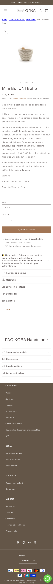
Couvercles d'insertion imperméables (22, 430)
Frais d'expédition (19, 98)
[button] (5, 11)
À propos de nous (13, 453)
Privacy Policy (11, 531)
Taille (4, 202)
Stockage (9, 399)
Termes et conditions (15, 525)
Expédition (10, 512)
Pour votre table (17, 19)
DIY (7, 436)
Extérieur (9, 417)
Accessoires (11, 411)
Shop (4, 19)
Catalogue (10, 489)
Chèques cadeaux (13, 424)
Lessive (9, 405)
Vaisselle (9, 393)
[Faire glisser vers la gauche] (21, 83)
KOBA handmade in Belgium (20, 580)
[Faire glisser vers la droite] (32, 83)
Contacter (10, 519)
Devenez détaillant (14, 483)
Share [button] (7, 309)
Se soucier (10, 506)
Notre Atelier (11, 466)
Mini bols (31, 19)
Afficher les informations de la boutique (23, 246)
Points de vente (12, 459)
